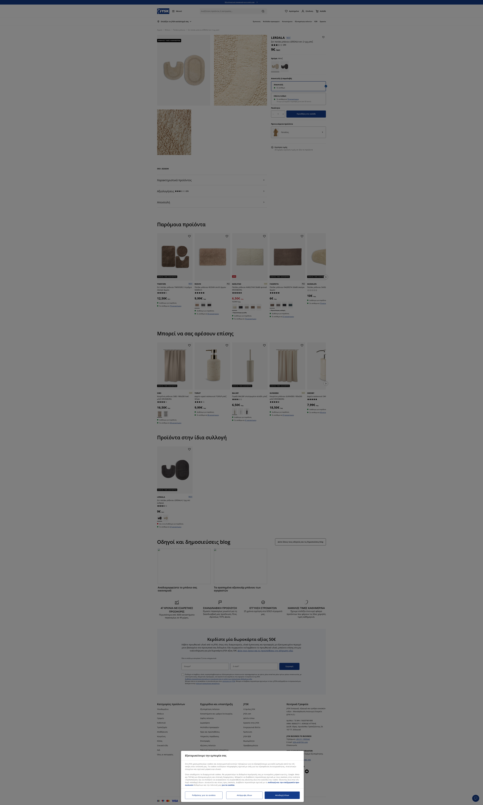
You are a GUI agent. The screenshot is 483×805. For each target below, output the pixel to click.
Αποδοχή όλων (282, 795)
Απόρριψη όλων (244, 795)
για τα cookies (228, 785)
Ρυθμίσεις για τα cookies (204, 795)
